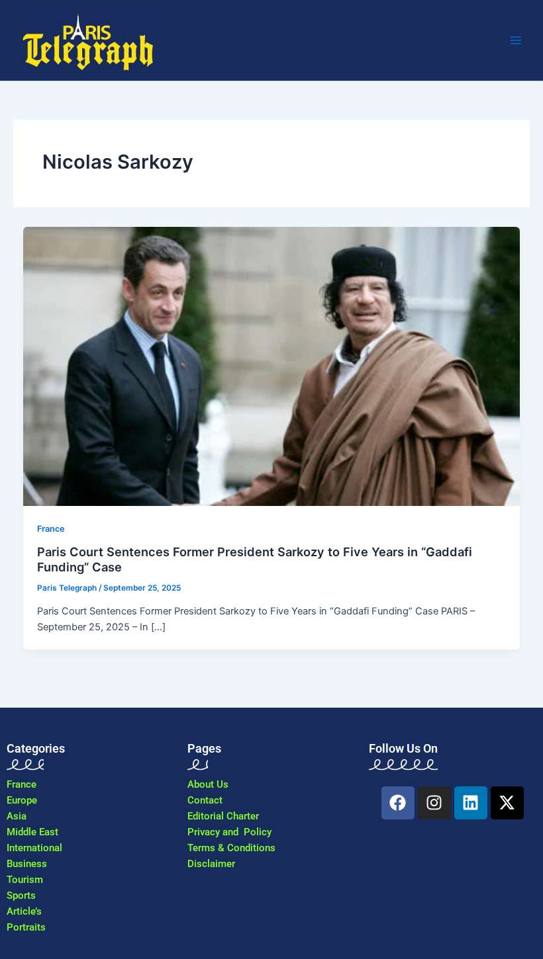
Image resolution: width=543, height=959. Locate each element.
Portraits (26, 927)
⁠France (51, 529)
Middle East (32, 832)
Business (27, 864)
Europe (22, 800)
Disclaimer (211, 864)
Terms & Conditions (231, 848)
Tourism (25, 880)
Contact (204, 800)
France (21, 784)
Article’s (24, 911)
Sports (21, 895)
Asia (16, 816)
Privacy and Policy (229, 832)
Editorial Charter (223, 816)
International (34, 848)
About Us (207, 784)
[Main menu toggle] (516, 40)
